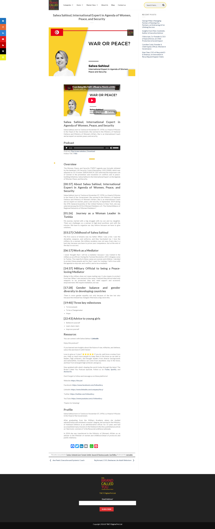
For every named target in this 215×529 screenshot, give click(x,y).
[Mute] (111, 148)
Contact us (122, 5)
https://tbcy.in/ (77, 380)
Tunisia (68, 455)
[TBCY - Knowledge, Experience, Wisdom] (54, 5)
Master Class (91, 5)
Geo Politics (113, 455)
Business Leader (104, 455)
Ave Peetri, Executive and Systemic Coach (68, 460)
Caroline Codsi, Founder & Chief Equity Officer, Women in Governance (154, 46)
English (89, 455)
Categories (67, 5)
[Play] (67, 148)
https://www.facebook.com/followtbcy (87, 385)
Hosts (79, 5)
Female (83, 455)
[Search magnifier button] (163, 5)
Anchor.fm (68, 371)
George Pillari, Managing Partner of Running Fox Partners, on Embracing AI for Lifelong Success (153, 24)
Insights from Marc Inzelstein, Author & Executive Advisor (153, 32)
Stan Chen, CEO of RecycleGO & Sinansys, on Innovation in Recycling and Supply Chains (153, 54)
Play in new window (78, 151)
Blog (113, 5)
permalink (129, 455)
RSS (75, 153)
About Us (104, 5)
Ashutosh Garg (76, 455)
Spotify (113, 369)
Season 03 (95, 455)
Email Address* (107, 499)
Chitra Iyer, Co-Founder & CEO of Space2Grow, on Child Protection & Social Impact (154, 38)
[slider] (116, 148)
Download (91, 151)
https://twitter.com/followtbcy (82, 394)
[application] (92, 148)
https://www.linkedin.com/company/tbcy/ (87, 389)
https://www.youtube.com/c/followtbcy (86, 398)
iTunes (107, 369)
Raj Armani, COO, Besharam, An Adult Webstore (113, 460)
